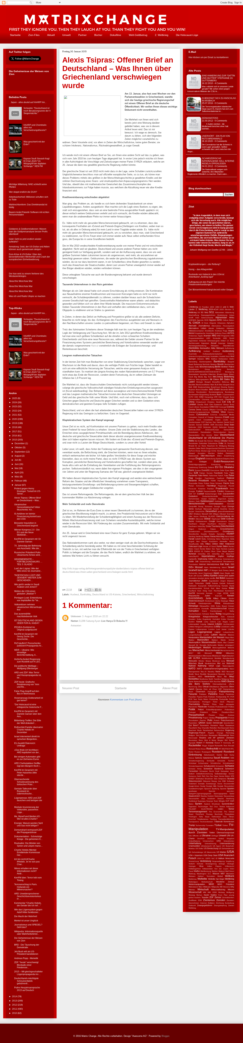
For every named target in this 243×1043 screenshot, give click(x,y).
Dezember (20, 443)
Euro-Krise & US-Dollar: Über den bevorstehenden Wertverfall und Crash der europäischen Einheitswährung (29, 257)
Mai (17, 468)
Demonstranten (219, 432)
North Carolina (215, 679)
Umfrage (214, 836)
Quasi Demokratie (214, 723)
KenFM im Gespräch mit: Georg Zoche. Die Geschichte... (26, 636)
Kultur (223, 619)
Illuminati (192, 554)
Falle (226, 475)
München (193, 663)
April (17, 472)
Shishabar (200, 779)
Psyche (203, 720)
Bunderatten (201, 392)
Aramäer (207, 336)
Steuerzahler (194, 799)
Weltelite (202, 878)
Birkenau (225, 382)
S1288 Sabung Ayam (90, 621)
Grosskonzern (194, 531)
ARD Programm (223, 336)
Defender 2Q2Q (210, 427)
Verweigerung (211, 864)
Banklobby (85, 594)
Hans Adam (229, 536)
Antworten (76, 625)
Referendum (219, 730)
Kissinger (224, 601)
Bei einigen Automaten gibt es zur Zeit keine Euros (27, 757)
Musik (200, 663)
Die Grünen (209, 441)
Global (207, 519)
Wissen (231, 889)
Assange (221, 343)
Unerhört (200, 838)
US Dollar (199, 848)
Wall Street (229, 871)
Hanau (206, 536)
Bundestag (229, 392)
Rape (222, 725)
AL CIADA (194, 322)
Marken (215, 640)
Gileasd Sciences (227, 514)
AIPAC (219, 320)
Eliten (219, 456)
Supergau (202, 801)
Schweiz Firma (195, 769)
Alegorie (212, 323)
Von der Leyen (221, 869)
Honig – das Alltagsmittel (200, 269)
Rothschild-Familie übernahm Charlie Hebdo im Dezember (28, 730)
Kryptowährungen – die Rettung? (205, 264)
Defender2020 (194, 430)
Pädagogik (212, 692)
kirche (217, 601)
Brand (198, 390)
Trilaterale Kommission (224, 821)
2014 (15, 996)
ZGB (200, 900)
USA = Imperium (196, 855)
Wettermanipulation (197, 884)
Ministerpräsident (195, 656)
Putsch (217, 720)
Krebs (212, 614)
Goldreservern (201, 521)
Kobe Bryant (221, 606)
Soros (219, 784)
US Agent (217, 846)
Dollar (220, 443)
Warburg (192, 874)
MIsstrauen (216, 656)
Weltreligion (193, 882)
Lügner (218, 632)
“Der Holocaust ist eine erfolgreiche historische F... (28, 705)
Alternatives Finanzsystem (223, 326)
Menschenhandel (212, 650)
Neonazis (230, 672)
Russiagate (206, 752)
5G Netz (204, 312)
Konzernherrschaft (218, 608)
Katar (231, 588)
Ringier (220, 740)
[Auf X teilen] (93, 590)
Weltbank (229, 876)
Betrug (218, 369)
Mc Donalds (201, 645)
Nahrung (202, 666)
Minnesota (207, 656)
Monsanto (193, 661)
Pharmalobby (194, 704)
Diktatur (224, 441)
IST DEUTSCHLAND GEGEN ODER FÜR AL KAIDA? (28, 621)
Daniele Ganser (195, 425)
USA (230, 852)
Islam (206, 567)
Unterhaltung (195, 843)
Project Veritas (209, 718)
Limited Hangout (195, 627)
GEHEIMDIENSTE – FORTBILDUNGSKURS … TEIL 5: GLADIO (28, 562)
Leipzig (203, 624)
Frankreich (222, 488)
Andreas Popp (221, 331)
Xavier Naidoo (210, 895)
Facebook (218, 473)
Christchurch (201, 402)
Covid (226, 417)
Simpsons (222, 779)
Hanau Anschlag (217, 536)
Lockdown (225, 627)
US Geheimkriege (196, 852)
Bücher (98, 35)
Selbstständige (221, 774)
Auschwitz (193, 354)
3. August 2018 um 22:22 (95, 616)
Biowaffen (216, 382)
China (191, 402)
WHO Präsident (225, 884)
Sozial (202, 786)
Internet (202, 564)
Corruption (193, 417)
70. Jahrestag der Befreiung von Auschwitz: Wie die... (27, 546)
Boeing (224, 387)
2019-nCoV (213, 309)
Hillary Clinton (211, 544)
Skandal (230, 778)
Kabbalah (193, 586)
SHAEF (192, 779)
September (20, 452)
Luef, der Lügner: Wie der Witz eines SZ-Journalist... (28, 569)
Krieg (218, 613)
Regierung (229, 730)
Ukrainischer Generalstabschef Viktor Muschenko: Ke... (27, 507)
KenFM (192, 593)
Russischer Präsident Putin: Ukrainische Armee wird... (27, 553)
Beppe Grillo (194, 367)
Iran (227, 564)
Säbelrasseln (209, 755)
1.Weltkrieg (193, 307)
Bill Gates (225, 379)
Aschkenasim (194, 343)
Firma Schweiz (216, 483)
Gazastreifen (228, 494)
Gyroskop (221, 534)
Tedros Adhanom (226, 807)
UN (228, 835)
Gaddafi (200, 494)
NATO (192, 668)
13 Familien (204, 307)
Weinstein (230, 874)
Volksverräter (207, 869)
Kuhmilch (216, 619)
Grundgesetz (228, 531)
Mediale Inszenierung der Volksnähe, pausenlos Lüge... (26, 810)
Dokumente (213, 443)
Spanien (230, 788)
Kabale (222, 583)
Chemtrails (229, 399)
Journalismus (194, 581)
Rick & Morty (210, 740)
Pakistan (202, 694)
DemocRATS (229, 430)
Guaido (204, 534)
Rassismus (229, 725)
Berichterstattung (207, 367)
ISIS (232, 564)
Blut (220, 385)
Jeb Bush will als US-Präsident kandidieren (26, 952)
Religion (192, 735)
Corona (230, 407)
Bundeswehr (194, 394)
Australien (214, 356)
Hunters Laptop (227, 549)
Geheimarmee (228, 496)
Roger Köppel (208, 746)
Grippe (213, 529)
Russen (197, 752)
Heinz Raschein (222, 539)
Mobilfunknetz (207, 658)
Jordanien (230, 578)
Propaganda (221, 717)
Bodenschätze (204, 387)
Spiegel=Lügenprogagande (200, 794)
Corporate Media (226, 415)
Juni (17, 464)
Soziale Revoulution (225, 786)
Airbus (225, 320)
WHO (211, 884)
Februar (19, 480)
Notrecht (197, 681)
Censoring (209, 397)
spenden (230, 791)
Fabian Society (206, 473)
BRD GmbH (214, 389)
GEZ (191, 514)
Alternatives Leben (197, 328)
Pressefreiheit (196, 714)
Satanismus (208, 758)
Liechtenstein (228, 624)
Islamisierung (215, 567)
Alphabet (230, 323)
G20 (190, 494)
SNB (224, 781)
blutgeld (226, 385)
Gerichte (223, 509)
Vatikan (221, 858)
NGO (200, 677)
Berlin (218, 366)
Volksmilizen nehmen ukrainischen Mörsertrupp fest (28, 607)
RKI (226, 740)
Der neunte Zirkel (210, 435)
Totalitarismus (202, 819)
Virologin (192, 866)
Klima (217, 603)
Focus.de (192, 489)
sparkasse (193, 791)
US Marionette (210, 852)
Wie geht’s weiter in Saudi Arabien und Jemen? (26, 585)
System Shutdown (212, 804)
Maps (227, 637)
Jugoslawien (214, 581)
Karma (224, 588)
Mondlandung (228, 658)
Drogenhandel (212, 448)
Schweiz (229, 765)
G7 (194, 494)
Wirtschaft (203, 889)
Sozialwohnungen (196, 789)
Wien (201, 887)
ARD (214, 335)
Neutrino (192, 677)
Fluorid (231, 486)
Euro (191, 470)
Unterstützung (210, 843)
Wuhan (199, 895)
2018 (15, 427)
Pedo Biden (203, 699)
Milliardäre (230, 653)
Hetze (231, 541)
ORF (220, 689)
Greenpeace (221, 521)
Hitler (221, 544)
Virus (201, 866)
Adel (197, 318)
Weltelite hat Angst (216, 879)
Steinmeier (218, 796)
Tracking (213, 819)
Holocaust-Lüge (195, 546)
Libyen (218, 624)
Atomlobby (194, 348)
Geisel (204, 499)
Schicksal (192, 763)
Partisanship (221, 697)
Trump (192, 825)
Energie (192, 459)
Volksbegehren (195, 869)
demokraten (193, 432)
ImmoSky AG (204, 554)
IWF (206, 570)
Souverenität (229, 784)
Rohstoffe (219, 746)
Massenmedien (209, 642)
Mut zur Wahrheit (225, 663)
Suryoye (209, 801)
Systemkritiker (228, 804)
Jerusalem (193, 578)
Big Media (198, 377)
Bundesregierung (216, 392)
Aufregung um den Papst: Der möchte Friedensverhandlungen (207, 283)
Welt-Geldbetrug (138, 35)
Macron (222, 635)
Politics (231, 707)
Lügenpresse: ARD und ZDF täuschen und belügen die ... (28, 800)
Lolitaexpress (201, 629)
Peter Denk (218, 702)
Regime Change (215, 733)
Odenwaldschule (219, 684)
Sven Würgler (219, 801)
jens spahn (229, 576)
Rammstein (204, 725)
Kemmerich (229, 591)
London (211, 629)
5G (198, 312)
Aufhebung (229, 348)
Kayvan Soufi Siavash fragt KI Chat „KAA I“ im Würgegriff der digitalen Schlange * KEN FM (36, 162)
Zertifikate (193, 900)
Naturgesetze (194, 672)
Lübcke (231, 629)
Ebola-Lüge (206, 451)
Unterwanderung (227, 843)
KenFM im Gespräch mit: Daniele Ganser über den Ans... (27, 714)
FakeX (220, 475)
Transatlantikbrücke (226, 819)
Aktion (231, 320)
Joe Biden (220, 578)
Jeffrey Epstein (210, 575)
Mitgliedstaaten (228, 656)
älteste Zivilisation (216, 328)
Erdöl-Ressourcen (224, 461)
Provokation (193, 720)
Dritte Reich (200, 448)
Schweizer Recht (206, 771)
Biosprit (208, 382)
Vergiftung (230, 861)
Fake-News (203, 475)
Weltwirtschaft (207, 882)
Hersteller (223, 541)
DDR (212, 425)
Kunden (231, 619)
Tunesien (210, 825)
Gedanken (193, 496)
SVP (227, 801)
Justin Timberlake (196, 583)
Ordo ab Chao (210, 689)
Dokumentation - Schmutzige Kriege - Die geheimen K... (28, 837)
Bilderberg (229, 376)
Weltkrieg (229, 879)
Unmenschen (208, 841)
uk (200, 836)
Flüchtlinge (211, 486)
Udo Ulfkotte (194, 836)
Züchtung (220, 903)
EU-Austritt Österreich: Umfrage (25, 744)
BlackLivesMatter (203, 385)
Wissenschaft (195, 892)
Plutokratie (202, 707)
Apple (200, 336)
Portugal (192, 712)
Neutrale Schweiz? (226, 674)
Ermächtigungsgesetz (197, 464)
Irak (222, 564)
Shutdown (209, 779)
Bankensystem (205, 362)
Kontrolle (205, 608)
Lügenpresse (204, 631)
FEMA (213, 481)
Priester (212, 715)
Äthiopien (215, 346)
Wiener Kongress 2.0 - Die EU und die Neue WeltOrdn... (27, 532)
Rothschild (212, 748)
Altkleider (230, 328)
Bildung (192, 379)
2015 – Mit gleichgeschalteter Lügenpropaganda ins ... (28, 972)
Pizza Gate (217, 704)
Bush (219, 394)
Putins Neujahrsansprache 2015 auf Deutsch (27, 988)
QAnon (202, 723)
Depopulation (194, 435)
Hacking (192, 536)
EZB (196, 473)
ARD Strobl (228, 338)
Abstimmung (222, 315)
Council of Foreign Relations (210, 417)
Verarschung (194, 861)
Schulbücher (215, 763)
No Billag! (229, 676)
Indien (210, 559)
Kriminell (230, 617)
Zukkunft (192, 905)
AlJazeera (221, 323)
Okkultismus (214, 687)
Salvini (219, 755)
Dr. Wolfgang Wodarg (225, 446)
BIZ (232, 382)
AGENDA (192, 320)
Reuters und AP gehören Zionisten (216, 738)
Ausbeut (74, 594)
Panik (221, 694)
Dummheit (230, 448)
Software (230, 781)
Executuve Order (217, 470)
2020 (15, 419)
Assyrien (230, 343)
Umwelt (66, 35)
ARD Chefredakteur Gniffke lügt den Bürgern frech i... (27, 764)
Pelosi (231, 699)
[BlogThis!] (89, 590)
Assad (213, 343)
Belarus (213, 364)
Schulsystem (209, 766)
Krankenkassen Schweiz (199, 614)
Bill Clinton (214, 379)
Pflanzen (230, 702)
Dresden (192, 448)
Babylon (200, 359)
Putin (209, 720)
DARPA (206, 425)
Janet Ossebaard (205, 573)
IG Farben (205, 551)
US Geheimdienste (226, 848)
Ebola (198, 451)
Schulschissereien (196, 766)
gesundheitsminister (226, 511)
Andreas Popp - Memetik (26, 958)
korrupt (231, 608)
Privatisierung (195, 717)
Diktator (217, 441)
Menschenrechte (227, 650)
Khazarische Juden (199, 596)
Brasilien (204, 390)
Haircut (94, 345)
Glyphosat (216, 519)
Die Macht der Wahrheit (25, 916)
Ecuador (230, 451)
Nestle (191, 674)
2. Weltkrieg (161, 35)
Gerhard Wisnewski (203, 509)
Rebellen (213, 728)
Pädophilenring (226, 691)
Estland (211, 467)
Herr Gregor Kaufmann (207, 541)
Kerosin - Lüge (213, 593)
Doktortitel (203, 443)
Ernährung (229, 464)
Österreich (200, 691)
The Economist (215, 812)
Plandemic (193, 707)
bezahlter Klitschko (208, 374)
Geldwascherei (221, 501)
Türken (225, 825)
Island (224, 567)
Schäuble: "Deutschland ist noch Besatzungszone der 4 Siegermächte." (37, 111)
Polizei (201, 709)
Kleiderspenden (205, 603)
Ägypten (212, 320)
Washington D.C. (204, 874)
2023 (15, 406)
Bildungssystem (202, 379)
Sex (207, 776)
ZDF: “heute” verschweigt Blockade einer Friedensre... (26, 965)
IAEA (191, 551)
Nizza (219, 677)
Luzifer (206, 635)
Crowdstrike (208, 420)
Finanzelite (193, 483)
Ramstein (214, 725)
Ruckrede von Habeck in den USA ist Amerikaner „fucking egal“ (206, 275)
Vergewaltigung (218, 861)
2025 (15, 398)
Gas (220, 494)
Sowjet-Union (194, 786)
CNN (212, 407)
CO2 (216, 407)
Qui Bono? (194, 725)
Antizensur (193, 336)
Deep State (229, 425)
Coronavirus (202, 414)
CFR (215, 397)
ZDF (211, 897)
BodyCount (215, 387)
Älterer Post (169, 688)
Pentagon (206, 702)
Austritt (222, 356)
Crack (198, 420)
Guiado (212, 534)
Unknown (76, 616)
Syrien (198, 803)
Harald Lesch (195, 539)
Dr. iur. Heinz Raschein (205, 446)
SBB (232, 758)
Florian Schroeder (197, 486)
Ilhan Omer (216, 551)
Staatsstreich (194, 796)
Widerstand (193, 887)
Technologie (203, 807)
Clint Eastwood (215, 404)
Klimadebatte (228, 603)
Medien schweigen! (226, 645)
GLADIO (211, 516)
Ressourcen (223, 735)
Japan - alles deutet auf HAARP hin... (28, 102)
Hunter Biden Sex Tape (210, 549)
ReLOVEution (202, 735)
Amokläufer (209, 331)
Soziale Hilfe (211, 786)
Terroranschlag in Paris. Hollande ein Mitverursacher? (25, 887)
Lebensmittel (194, 624)
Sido (216, 779)
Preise (214, 712)
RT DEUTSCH (224, 749)
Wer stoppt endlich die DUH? (23, 192)
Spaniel (223, 789)
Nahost (192, 666)
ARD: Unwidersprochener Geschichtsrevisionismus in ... (27, 896)
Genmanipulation (216, 504)
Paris (205, 697)
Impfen (221, 556)
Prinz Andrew (227, 715)
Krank (204, 611)
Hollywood (229, 544)
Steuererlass (229, 796)
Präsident (204, 712)
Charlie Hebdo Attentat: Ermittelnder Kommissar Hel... (27, 852)
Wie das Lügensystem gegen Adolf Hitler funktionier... (28, 910)
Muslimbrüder (210, 663)
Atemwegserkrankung (197, 346)
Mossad (230, 661)
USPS (207, 858)
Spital (231, 794)
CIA (224, 402)
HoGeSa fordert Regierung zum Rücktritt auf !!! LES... (27, 660)
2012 (15, 1005)
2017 (15, 431)
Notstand (205, 681)
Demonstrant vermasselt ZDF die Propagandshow (28, 831)
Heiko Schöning (208, 539)
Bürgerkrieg (204, 394)
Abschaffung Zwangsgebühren (202, 315)
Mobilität (218, 658)
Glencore (199, 519)
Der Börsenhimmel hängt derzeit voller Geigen (211, 289)
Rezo (201, 740)
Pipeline (206, 704)
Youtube (205, 897)
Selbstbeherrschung (204, 774)
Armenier (202, 341)
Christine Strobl (214, 402)
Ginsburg (203, 516)
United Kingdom (226, 838)
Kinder (231, 598)
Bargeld (231, 362)
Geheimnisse (194, 499)
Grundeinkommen (211, 531)
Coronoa (213, 415)
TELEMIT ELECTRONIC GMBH (206, 809)
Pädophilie (193, 694)
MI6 (198, 653)
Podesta (211, 707)
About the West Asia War (21, 281)
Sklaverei (206, 781)
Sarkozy (198, 758)
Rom (225, 746)
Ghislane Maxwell (201, 514)
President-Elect (228, 712)
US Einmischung (211, 848)
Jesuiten (200, 578)
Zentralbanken (228, 897)
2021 (15, 415)
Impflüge (230, 556)
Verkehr (192, 864)
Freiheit (199, 491)
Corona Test (221, 410)
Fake (226, 473)
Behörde (206, 364)
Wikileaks (207, 887)
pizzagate (230, 704)
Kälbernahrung (214, 586)
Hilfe (202, 544)
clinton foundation (201, 407)
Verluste (200, 864)
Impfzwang (202, 559)
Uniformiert (211, 838)
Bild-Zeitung (218, 377)
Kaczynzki (202, 586)
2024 (15, 402)
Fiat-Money (222, 481)
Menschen (198, 650)
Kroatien (192, 619)
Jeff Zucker (197, 576)
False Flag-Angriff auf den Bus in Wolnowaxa (26, 692)
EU (216, 467)
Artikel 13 (225, 341)
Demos (231, 432)
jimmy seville (210, 578)
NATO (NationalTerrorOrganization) (212, 669)
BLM (216, 385)
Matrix (219, 642)
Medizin (207, 647)
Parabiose (230, 694)
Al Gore (205, 323)
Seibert (191, 774)
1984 (217, 307)
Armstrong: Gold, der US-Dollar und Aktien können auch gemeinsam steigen (29, 247)
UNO (218, 841)
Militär (219, 653)
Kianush (218, 596)
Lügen (192, 632)
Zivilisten (211, 903)
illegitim (231, 551)
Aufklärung (195, 351)
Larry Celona (210, 622)
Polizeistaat (229, 710)
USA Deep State (210, 855)
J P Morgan (213, 570)
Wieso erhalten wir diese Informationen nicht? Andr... (26, 871)
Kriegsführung (228, 614)
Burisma (213, 394)
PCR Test (193, 699)
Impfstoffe (193, 559)
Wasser (216, 874)
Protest (231, 718)
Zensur (218, 897)
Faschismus (209, 478)
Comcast (222, 407)
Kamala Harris (228, 586)
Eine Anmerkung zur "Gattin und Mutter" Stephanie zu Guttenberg (218, 78)
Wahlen (215, 871)
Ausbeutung (228, 351)
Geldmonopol (207, 501)
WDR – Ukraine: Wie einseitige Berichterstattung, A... (25, 652)
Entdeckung (210, 459)
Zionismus (209, 900)
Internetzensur (213, 564)
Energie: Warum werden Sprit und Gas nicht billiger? (28, 824)
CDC (196, 397)
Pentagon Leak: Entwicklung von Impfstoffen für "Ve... (28, 599)
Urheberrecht (206, 846)
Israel (231, 567)
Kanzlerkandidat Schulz (199, 588)
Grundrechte (194, 534)
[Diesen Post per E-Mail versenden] (86, 590)
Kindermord (210, 601)
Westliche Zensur (225, 882)
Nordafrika (194, 679)
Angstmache (200, 333)
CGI (220, 397)
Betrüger (230, 369)
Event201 (206, 470)
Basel (191, 364)
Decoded (219, 425)
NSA (211, 681)
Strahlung (230, 799)
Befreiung (198, 364)
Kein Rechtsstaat (215, 591)
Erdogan (203, 461)
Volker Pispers (214, 866)
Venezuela (229, 858)
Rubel (191, 752)
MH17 (191, 653)
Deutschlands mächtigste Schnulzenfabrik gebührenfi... (26, 981)
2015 (15, 439)
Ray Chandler (203, 728)
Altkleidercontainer (196, 331)
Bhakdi (220, 374)
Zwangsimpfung (220, 905)
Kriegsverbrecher (210, 617)
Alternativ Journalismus (199, 326)
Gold (223, 519)
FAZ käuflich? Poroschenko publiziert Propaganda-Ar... (28, 644)
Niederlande (210, 676)
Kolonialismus (194, 608)
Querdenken (229, 723)
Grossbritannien (227, 529)
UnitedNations (194, 841)
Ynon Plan (223, 895)
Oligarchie (224, 687)
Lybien (214, 634)
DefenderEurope (212, 430)
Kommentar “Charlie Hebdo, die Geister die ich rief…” (27, 904)
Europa (198, 470)
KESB (225, 593)
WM (204, 892)
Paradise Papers (196, 697)
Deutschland (227, 434)
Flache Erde (228, 483)
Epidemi (219, 459)
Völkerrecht (229, 866)
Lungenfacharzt (195, 635)
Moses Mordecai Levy (215, 661)
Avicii (228, 356)
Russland (217, 751)
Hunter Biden (222, 546)
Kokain (231, 606)
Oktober (19, 447)
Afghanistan (221, 317)
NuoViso (217, 681)
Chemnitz (205, 399)
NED (223, 672)
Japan (216, 573)
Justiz (208, 583)
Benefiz (220, 364)
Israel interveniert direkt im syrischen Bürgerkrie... (27, 737)
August (18, 456)
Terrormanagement (198, 811)
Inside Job (193, 561)
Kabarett (230, 583)
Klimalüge (193, 606)
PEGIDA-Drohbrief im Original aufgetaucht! (25, 628)
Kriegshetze (194, 616)
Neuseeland (212, 674)
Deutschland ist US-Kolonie (106, 594)
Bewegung (229, 372)
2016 (15, 435)
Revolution (193, 740)
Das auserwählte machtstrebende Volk (25, 615)
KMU (213, 606)
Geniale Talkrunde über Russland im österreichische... (25, 791)
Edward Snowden (197, 453)
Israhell (193, 570)
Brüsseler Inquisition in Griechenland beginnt (26, 524)
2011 (15, 1009)
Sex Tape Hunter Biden (220, 776)
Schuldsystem (228, 763)
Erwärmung (193, 467)
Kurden (192, 622)
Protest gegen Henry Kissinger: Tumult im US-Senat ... (27, 491)
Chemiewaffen (194, 399)
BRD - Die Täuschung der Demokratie (26, 946)
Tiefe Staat (204, 817)
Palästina (212, 694)
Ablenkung (229, 312)
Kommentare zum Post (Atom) (126, 699)
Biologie (199, 382)
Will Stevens (225, 887)
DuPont (192, 451)
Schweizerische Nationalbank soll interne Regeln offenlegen (218, 161)
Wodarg (221, 892)
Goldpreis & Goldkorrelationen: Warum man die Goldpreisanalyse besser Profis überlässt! (28, 231)
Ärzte (232, 341)
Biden (225, 374)
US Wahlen (221, 852)
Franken (210, 489)
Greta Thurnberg (213, 526)
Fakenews (213, 475)
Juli (17, 460)
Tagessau (193, 807)
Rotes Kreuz (201, 749)
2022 (15, 411)
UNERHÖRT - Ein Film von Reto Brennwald (216, 137)
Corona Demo (195, 409)
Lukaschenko (228, 632)
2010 (15, 1013)
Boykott (192, 390)
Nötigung (225, 679)
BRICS (231, 390)
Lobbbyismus (208, 627)
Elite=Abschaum (208, 456)
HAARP (230, 534)
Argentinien (193, 341)
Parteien (211, 697)
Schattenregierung (196, 761)
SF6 (232, 776)
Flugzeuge (222, 486)
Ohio (200, 687)
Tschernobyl (200, 825)
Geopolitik (193, 506)
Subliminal (193, 801)
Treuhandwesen (206, 822)
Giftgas (216, 514)
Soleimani (193, 784)
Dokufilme (115, 35)
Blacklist (192, 385)
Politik (192, 709)
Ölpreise (199, 689)
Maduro (231, 635)
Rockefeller (195, 745)
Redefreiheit (208, 730)
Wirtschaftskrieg (145, 594)
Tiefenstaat (216, 817)
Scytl (217, 771)
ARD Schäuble (213, 338)
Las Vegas (223, 622)
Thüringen (193, 817)
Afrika (231, 317)
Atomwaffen (205, 348)
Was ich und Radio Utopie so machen (27, 296)
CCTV (191, 397)
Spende (212, 791)
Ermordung (215, 464)
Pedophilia (213, 699)
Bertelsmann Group (199, 369)
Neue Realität (201, 674)
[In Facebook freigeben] (96, 590)
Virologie (230, 864)
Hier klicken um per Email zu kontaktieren (209, 57)
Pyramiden (193, 723)
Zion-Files (33, 35)
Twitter (212, 832)
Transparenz (194, 822)
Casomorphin (228, 394)
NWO (223, 681)
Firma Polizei (203, 483)
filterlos (231, 481)
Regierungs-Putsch (197, 733)
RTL (232, 749)
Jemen (221, 576)
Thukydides (229, 814)
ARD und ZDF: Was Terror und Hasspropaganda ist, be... (27, 675)
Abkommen (219, 312)
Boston (231, 387)
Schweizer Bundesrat (213, 769)
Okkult (205, 687)
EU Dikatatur (227, 467)
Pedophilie (223, 699)
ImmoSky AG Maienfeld (223, 554)
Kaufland (192, 591)
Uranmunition (194, 846)
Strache (220, 799)
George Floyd (220, 506)
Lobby (217, 626)
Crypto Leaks (221, 420)
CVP (203, 422)
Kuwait (199, 622)
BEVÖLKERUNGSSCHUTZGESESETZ (205, 372)
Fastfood (220, 478)
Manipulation (194, 637)
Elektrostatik (194, 456)
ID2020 (197, 551)
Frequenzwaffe (210, 491)
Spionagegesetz (220, 794)
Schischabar (203, 763)
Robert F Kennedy (204, 743)
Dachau (208, 422)
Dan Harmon (218, 422)
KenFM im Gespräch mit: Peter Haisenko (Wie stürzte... (26, 772)
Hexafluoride (194, 544)
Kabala (215, 583)
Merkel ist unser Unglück (26, 920)
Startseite (15, 35)
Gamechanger (211, 494)
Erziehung (203, 467)
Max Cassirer (228, 642)
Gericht (216, 509)
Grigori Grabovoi (197, 529)
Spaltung (215, 789)
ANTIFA (230, 333)
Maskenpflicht (194, 642)
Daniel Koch (229, 422)
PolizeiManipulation (214, 710)
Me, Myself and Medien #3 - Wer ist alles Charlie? (27, 817)
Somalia (201, 784)
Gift (210, 514)
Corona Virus (219, 412)
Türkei (217, 825)
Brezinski (224, 390)
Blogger (165, 1036)
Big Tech (208, 377)
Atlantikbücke (228, 346)
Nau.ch (204, 672)
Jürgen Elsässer (227, 581)
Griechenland (129, 594)
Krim (222, 617)
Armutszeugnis (213, 341)
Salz (226, 755)
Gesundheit (211, 511)
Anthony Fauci (221, 333)
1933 (212, 307)
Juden (204, 580)
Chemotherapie (217, 399)
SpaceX (207, 789)
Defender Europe (226, 427)
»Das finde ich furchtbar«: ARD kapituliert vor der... (27, 751)
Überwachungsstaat (225, 832)
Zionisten (220, 900)
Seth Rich (201, 776)
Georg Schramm (205, 506)
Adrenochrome (207, 318)
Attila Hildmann (217, 348)
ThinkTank (200, 814)
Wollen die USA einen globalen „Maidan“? (25, 592)
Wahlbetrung (205, 871)
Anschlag (210, 333)
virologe (222, 864)
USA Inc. (201, 858)
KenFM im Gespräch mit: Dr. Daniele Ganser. (27, 540)
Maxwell (192, 645)
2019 (15, 423)
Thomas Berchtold (214, 814)
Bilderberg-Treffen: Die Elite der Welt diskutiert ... (27, 721)
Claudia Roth (202, 404)
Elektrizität (230, 453)
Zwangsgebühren (204, 905)
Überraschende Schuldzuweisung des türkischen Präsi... (26, 782)
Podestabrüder (221, 707)
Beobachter (229, 364)
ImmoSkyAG (194, 556)
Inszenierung (205, 561)
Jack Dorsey (223, 570)
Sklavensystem (195, 781)
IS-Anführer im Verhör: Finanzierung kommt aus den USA (27, 516)
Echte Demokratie (219, 451)
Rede (199, 730)
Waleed (221, 871)
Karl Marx (215, 588)
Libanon (210, 624)
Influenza (218, 559)
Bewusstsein (194, 374)
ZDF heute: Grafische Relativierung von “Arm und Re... (26, 684)
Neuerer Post (70, 688)
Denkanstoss (210, 118)
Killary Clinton (220, 598)
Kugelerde (207, 619)
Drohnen (221, 448)
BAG (208, 359)
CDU (201, 397)
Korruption (194, 611)
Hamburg (199, 536)
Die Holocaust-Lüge (187, 35)
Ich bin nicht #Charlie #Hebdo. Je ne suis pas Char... (27, 862)
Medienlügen (195, 647)
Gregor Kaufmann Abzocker (213, 524)
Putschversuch (227, 720)
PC (228, 697)
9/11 (211, 312)
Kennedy (200, 593)
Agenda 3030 (202, 320)
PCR (232, 697)
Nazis (217, 671)
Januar (18, 485)
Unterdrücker (229, 841)
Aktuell (51, 35)
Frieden (220, 491)
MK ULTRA (194, 658)
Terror (231, 809)
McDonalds (211, 645)
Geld (198, 501)
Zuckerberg (229, 903)
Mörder (201, 661)
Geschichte (200, 511)
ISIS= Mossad (196, 567)
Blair (212, 385)
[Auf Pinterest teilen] (100, 590)
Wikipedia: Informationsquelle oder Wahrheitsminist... (28, 932)
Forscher (201, 489)
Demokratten (206, 432)
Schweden (220, 766)
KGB (232, 593)
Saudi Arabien (221, 757)
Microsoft (208, 653)
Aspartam (205, 343)
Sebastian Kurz (227, 771)
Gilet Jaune (194, 516)
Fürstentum (229, 491)
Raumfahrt (193, 728)
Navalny (211, 672)
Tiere (225, 817)
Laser (231, 622)
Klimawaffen (205, 606)
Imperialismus (208, 556)
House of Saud (209, 546)
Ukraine (206, 835)
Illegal (224, 551)
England (200, 458)
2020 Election (225, 309)
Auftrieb (207, 351)
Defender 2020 (195, 427)
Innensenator (228, 559)
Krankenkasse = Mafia (222, 611)
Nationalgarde (228, 666)
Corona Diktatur (209, 410)
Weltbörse (193, 879)
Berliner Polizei (227, 367)
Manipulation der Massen (212, 637)
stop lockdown (208, 799)
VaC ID (214, 858)
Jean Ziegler (225, 573)
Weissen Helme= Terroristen (202, 876)
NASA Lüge (214, 666)
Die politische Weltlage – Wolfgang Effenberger (26, 667)
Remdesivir (213, 735)
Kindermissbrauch (196, 601)
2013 (15, 1000)
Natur (232, 669)
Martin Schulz (227, 640)
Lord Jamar (221, 629)
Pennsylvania (194, 702)
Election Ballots (215, 453)
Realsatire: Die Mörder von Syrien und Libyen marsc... (28, 844)
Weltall (220, 876)
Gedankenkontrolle (210, 496)
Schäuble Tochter (225, 761)
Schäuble (211, 761)
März (17, 476)
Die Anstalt (199, 441)
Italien (200, 570)
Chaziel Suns (228, 397)
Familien (198, 478)
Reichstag (230, 733)
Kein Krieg (202, 591)
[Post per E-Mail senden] (79, 589)
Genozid (230, 504)
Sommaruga (211, 784)
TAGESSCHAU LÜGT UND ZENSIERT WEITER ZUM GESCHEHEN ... (27, 578)
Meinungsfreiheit (219, 648)
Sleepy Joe (216, 781)
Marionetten (203, 640)
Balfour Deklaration (219, 359)
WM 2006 (212, 892)
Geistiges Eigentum (217, 499)
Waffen (197, 871)
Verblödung (205, 861)
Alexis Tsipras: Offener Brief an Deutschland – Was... (27, 499)
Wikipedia (215, 887)
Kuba (199, 619)
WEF (223, 874)
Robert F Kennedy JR (224, 743)
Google (212, 521)
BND (195, 387)
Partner (82, 35)
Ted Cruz (214, 807)
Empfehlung (229, 456)
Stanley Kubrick (207, 796)
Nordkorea (203, 679)
